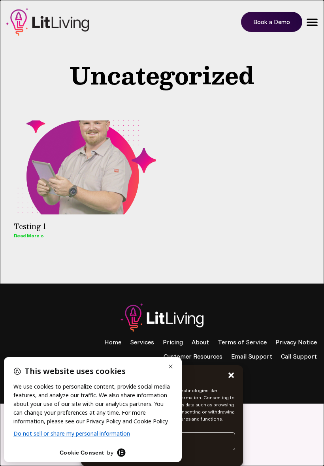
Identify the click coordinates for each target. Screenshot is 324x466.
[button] (231, 375)
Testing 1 (30, 226)
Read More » (29, 236)
